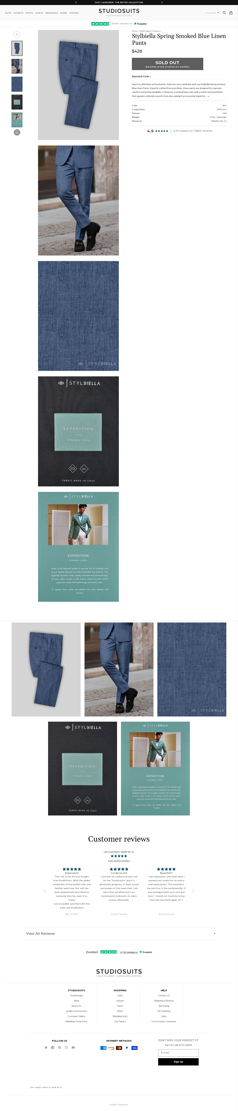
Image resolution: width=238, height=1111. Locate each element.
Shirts (120, 1011)
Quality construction (76, 1011)
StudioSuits (123, 1105)
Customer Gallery (76, 1016)
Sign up (178, 1061)
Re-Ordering (164, 1011)
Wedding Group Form (76, 1021)
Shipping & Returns (164, 1000)
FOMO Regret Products (149, 31)
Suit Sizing (164, 1005)
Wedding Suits (120, 1016)
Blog (76, 1000)
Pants (120, 1005)
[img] (119, 856)
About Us (76, 1005)
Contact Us (164, 995)
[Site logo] (119, 973)
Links (163, 1016)
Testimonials (76, 995)
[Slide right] (17, 132)
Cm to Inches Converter (164, 1021)
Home (134, 31)
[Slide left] (17, 34)
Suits (120, 995)
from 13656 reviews (119, 860)
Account (211, 13)
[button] (224, 13)
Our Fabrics (120, 1021)
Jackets (120, 1000)
